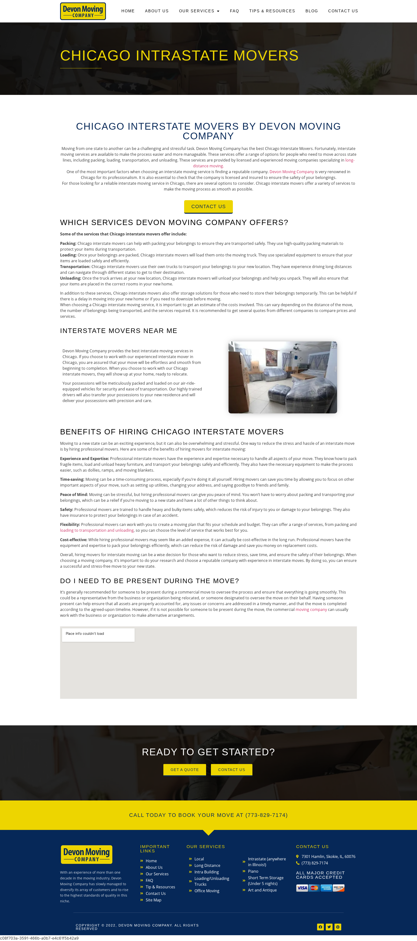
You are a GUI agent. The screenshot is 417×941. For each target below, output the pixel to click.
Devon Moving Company (292, 171)
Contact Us (343, 11)
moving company (311, 609)
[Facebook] (320, 927)
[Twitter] (329, 927)
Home (128, 11)
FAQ (234, 11)
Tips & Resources (272, 11)
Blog (312, 11)
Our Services (197, 11)
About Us (157, 11)
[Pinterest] (337, 927)
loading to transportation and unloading (97, 530)
